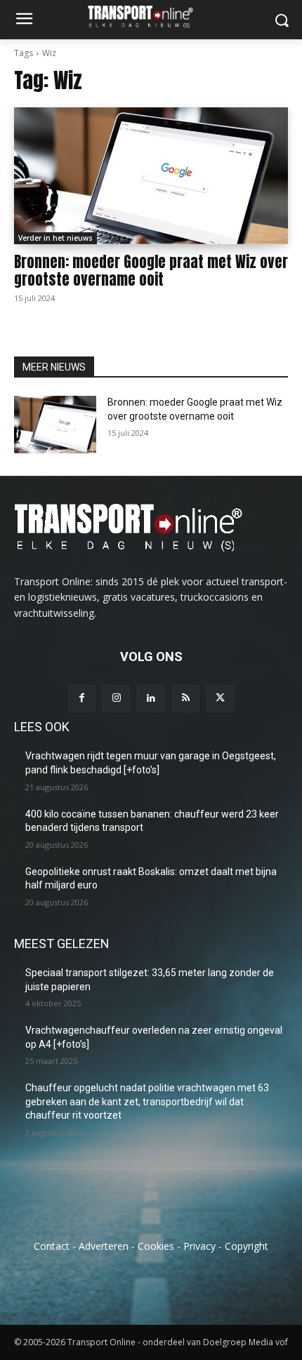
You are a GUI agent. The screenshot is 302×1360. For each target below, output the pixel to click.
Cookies (156, 1246)
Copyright (246, 1246)
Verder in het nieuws (55, 238)
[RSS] (185, 698)
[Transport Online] (151, 16)
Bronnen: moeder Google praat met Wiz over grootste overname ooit (151, 271)
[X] (220, 698)
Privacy (199, 1246)
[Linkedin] (150, 698)
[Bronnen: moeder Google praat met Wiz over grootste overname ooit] (151, 175)
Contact (52, 1246)
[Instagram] (116, 698)
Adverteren (104, 1246)
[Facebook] (82, 698)
